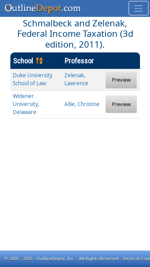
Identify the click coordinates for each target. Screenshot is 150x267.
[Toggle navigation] (138, 8)
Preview (121, 79)
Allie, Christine (82, 104)
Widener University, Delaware (26, 104)
